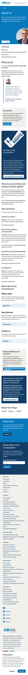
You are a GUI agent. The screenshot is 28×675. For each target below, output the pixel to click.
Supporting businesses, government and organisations (13, 521)
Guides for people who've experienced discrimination (13, 570)
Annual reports (7, 497)
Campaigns (6, 500)
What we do (4, 50)
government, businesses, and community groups (13, 201)
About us (5, 477)
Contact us (7, 434)
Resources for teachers (9, 547)
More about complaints (7, 225)
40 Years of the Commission (10, 485)
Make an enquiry (7, 589)
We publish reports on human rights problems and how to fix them (13, 246)
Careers (5, 489)
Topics (4, 526)
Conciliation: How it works (10, 595)
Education (6, 542)
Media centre (6, 487)
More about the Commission (9, 57)
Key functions (5, 54)
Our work (5, 495)
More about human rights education (10, 263)
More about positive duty (8, 281)
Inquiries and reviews (8, 510)
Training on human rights (9, 557)
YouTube (7, 615)
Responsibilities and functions (11, 516)
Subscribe (7, 467)
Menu (23, 3)
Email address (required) (9, 460)
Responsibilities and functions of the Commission (14, 368)
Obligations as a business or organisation (14, 537)
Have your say (6, 508)
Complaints (6, 587)
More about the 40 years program (13, 176)
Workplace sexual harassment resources (13, 583)
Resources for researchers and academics (11, 552)
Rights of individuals (8, 539)
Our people (7, 124)
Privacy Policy (17, 666)
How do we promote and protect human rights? (13, 52)
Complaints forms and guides (10, 602)
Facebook (10, 411)
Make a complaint (7, 591)
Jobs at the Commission (10, 399)
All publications (7, 565)
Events (5, 483)
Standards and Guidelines (9, 518)
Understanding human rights (10, 534)
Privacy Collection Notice (9, 604)
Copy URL (4, 411)
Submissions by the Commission (11, 524)
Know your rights (7, 532)
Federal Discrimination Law (10, 504)
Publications (6, 512)
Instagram (8, 618)
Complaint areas (7, 599)
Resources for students (9, 549)
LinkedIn (19, 411)
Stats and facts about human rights (12, 555)
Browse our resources (9, 567)
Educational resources (9, 545)
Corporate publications (9, 502)
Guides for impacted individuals (11, 506)
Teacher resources (8, 579)
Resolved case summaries (10, 597)
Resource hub (6, 560)
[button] (5, 42)
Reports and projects (8, 514)
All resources (6, 563)
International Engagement (10, 528)
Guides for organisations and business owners (13, 574)
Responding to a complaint (10, 593)
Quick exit (17, 3)
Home (4, 8)
